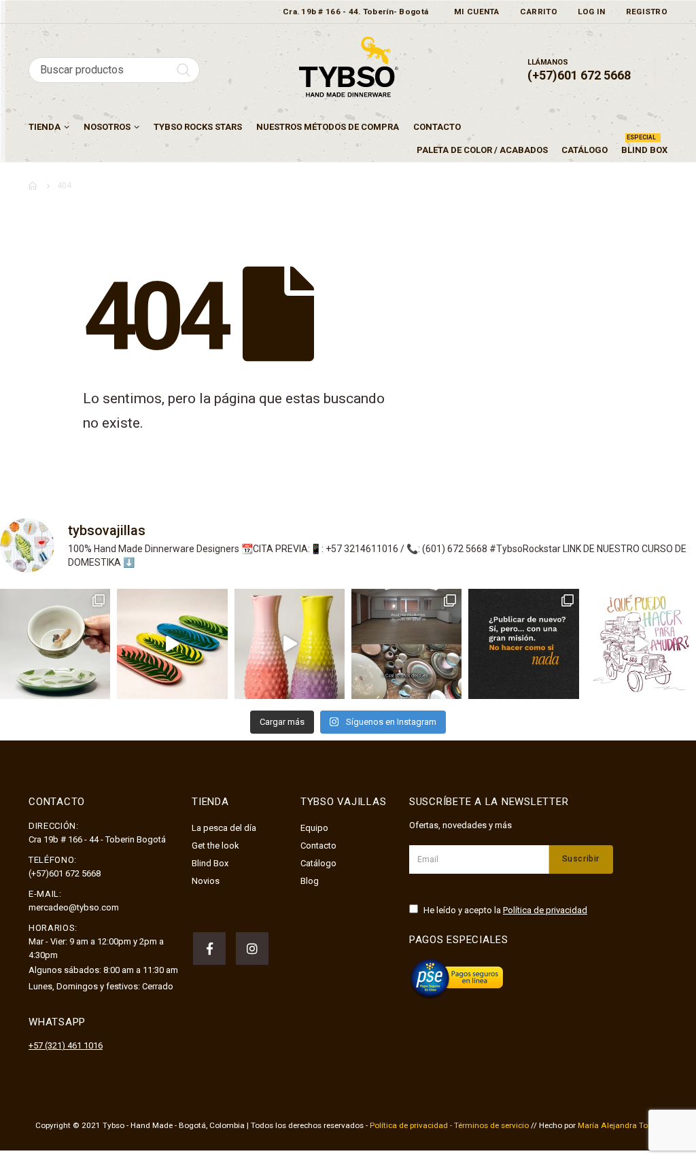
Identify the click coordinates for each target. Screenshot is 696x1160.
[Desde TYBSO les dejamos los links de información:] (641, 644)
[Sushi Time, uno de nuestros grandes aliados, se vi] (172, 644)
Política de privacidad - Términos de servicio (449, 1125)
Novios (206, 881)
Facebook (209, 948)
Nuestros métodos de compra (327, 127)
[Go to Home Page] (33, 185)
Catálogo (584, 150)
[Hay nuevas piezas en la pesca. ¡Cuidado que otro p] (55, 644)
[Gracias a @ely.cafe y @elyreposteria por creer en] (406, 644)
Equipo (314, 828)
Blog (309, 881)
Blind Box (644, 147)
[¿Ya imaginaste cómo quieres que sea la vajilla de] (289, 644)
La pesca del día (224, 828)
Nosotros (107, 127)
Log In (592, 11)
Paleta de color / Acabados (482, 150)
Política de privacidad (545, 910)
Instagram (252, 948)
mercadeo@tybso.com (74, 907)
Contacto (437, 127)
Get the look (215, 845)
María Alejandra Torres (619, 1125)
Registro (646, 11)
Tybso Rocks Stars (198, 127)
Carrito (538, 11)
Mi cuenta (477, 11)
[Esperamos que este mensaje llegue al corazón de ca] (523, 644)
